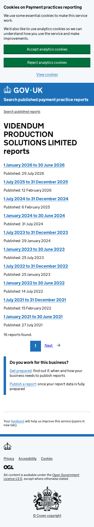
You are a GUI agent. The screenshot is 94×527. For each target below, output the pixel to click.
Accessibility (28, 458)
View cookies (47, 74)
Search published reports (22, 111)
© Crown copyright (47, 515)
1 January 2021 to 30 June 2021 (33, 316)
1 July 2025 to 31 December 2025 (36, 182)
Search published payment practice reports (46, 99)
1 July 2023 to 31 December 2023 (36, 232)
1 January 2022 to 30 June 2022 (34, 283)
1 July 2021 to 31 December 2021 (35, 299)
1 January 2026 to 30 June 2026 (34, 165)
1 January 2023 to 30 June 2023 (34, 249)
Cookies (47, 458)
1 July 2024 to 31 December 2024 (36, 198)
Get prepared (21, 370)
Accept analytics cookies (47, 49)
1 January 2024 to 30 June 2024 (34, 215)
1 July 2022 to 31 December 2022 (36, 266)
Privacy (9, 458)
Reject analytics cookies (47, 62)
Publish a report (23, 384)
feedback (17, 421)
